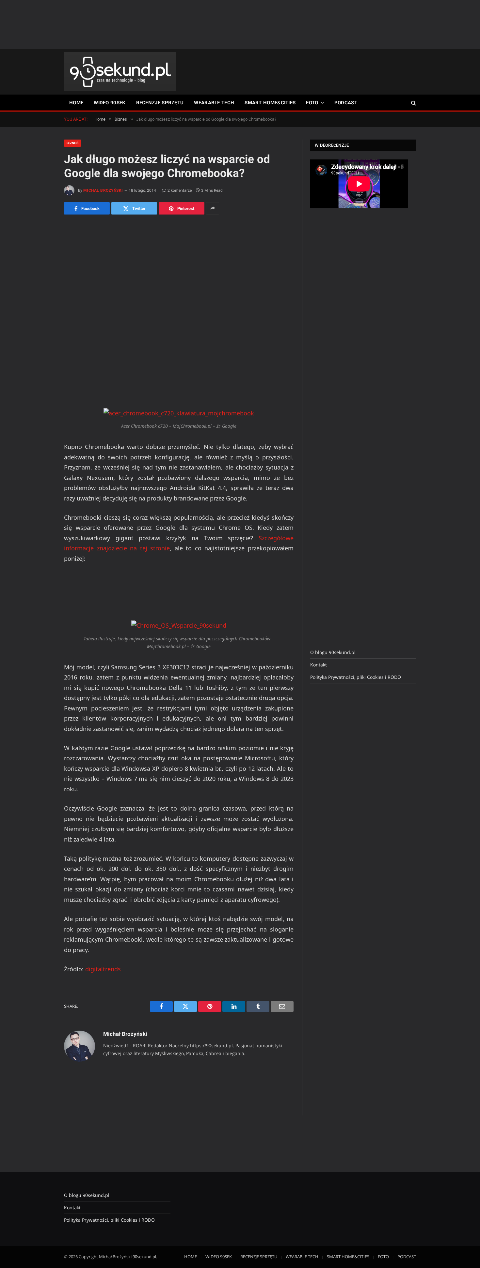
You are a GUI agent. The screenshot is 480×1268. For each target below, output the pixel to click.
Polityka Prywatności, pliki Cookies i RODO (355, 677)
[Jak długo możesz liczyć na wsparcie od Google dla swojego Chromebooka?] (179, 280)
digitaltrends (103, 969)
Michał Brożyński (103, 190)
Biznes (72, 143)
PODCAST (345, 103)
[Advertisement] (240, 24)
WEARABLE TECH (214, 103)
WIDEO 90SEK (109, 103)
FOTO (312, 103)
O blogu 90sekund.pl (333, 652)
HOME (76, 103)
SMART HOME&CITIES (270, 103)
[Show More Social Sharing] (212, 208)
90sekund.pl (144, 1257)
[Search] (413, 103)
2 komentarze (180, 190)
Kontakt (318, 665)
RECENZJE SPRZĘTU (160, 103)
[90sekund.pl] (120, 72)
